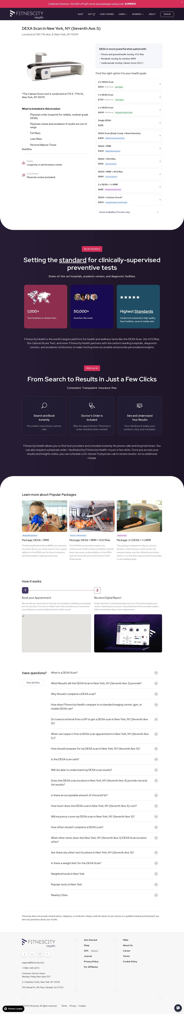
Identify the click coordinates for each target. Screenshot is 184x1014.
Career (126, 950)
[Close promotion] (182, 2)
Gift (91, 950)
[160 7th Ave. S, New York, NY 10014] (56, 630)
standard (72, 260)
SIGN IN (167, 14)
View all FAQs (33, 682)
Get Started (90, 940)
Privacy (72, 1005)
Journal (88, 956)
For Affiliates (91, 967)
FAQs (125, 940)
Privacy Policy (91, 961)
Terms (126, 956)
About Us (128, 945)
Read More (27, 149)
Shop (86, 945)
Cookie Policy (130, 961)
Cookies (82, 1005)
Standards (144, 311)
